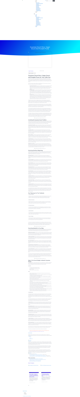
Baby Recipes (37, 7)
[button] (43, 70)
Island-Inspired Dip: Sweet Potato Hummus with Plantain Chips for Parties (38, 359)
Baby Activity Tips (38, 23)
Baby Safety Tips (38, 24)
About (36, 12)
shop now (30, 336)
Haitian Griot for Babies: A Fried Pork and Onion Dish (35, 360)
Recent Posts (31, 338)
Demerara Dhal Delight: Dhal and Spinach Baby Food (37, 331)
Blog (36, 16)
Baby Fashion (37, 2)
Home (36, 0)
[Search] (54, 1)
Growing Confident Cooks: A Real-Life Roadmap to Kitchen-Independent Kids (38, 356)
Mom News (37, 20)
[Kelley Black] (29, 340)
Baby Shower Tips (38, 8)
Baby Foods (37, 6)
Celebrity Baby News (38, 10)
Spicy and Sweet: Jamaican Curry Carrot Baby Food (35, 361)
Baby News (37, 4)
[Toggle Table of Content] (34, 73)
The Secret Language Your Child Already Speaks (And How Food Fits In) (37, 355)
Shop (36, 15)
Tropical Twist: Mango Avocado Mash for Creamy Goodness (36, 358)
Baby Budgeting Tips (38, 19)
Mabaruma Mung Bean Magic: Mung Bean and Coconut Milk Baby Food (39, 330)
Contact (36, 11)
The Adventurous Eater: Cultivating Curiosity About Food (36, 354)
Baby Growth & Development (39, 3)
